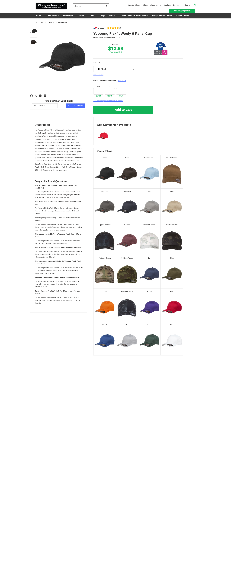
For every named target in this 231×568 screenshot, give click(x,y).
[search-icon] (106, 6)
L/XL (110, 87)
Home (35, 22)
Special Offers (134, 5)
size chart (122, 81)
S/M (98, 87)
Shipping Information (152, 5)
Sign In (187, 5)
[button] (114, 28)
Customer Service (171, 5)
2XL (121, 87)
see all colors (98, 75)
